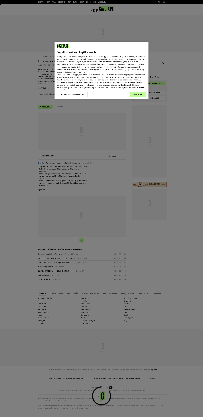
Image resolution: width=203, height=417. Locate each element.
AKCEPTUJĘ (138, 95)
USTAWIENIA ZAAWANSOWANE (72, 94)
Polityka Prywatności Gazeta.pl (126, 88)
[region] (101, 70)
